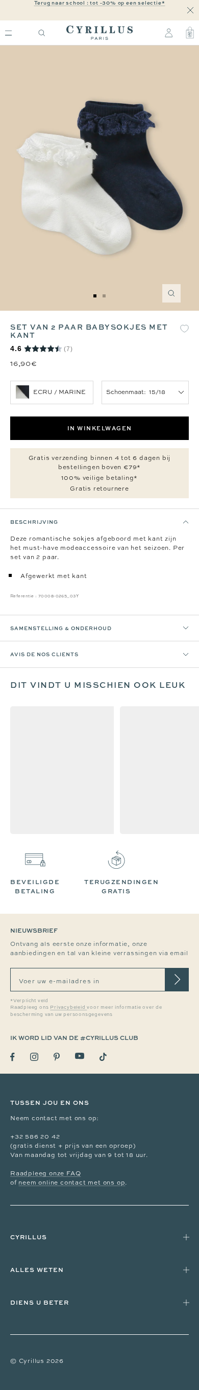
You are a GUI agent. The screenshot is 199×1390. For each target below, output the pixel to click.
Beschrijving (34, 521)
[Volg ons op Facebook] (12, 1057)
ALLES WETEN (37, 1269)
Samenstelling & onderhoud (61, 628)
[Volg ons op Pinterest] (57, 1057)
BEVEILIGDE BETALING (35, 886)
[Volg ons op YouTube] (79, 1056)
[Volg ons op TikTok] (103, 1057)
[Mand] (190, 33)
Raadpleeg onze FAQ (45, 1173)
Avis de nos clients (44, 654)
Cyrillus (28, 1237)
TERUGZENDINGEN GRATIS (121, 886)
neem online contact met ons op (71, 1182)
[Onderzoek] (41, 33)
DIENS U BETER (39, 1302)
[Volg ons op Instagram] (34, 1057)
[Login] (168, 33)
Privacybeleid (68, 1007)
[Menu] (8, 33)
